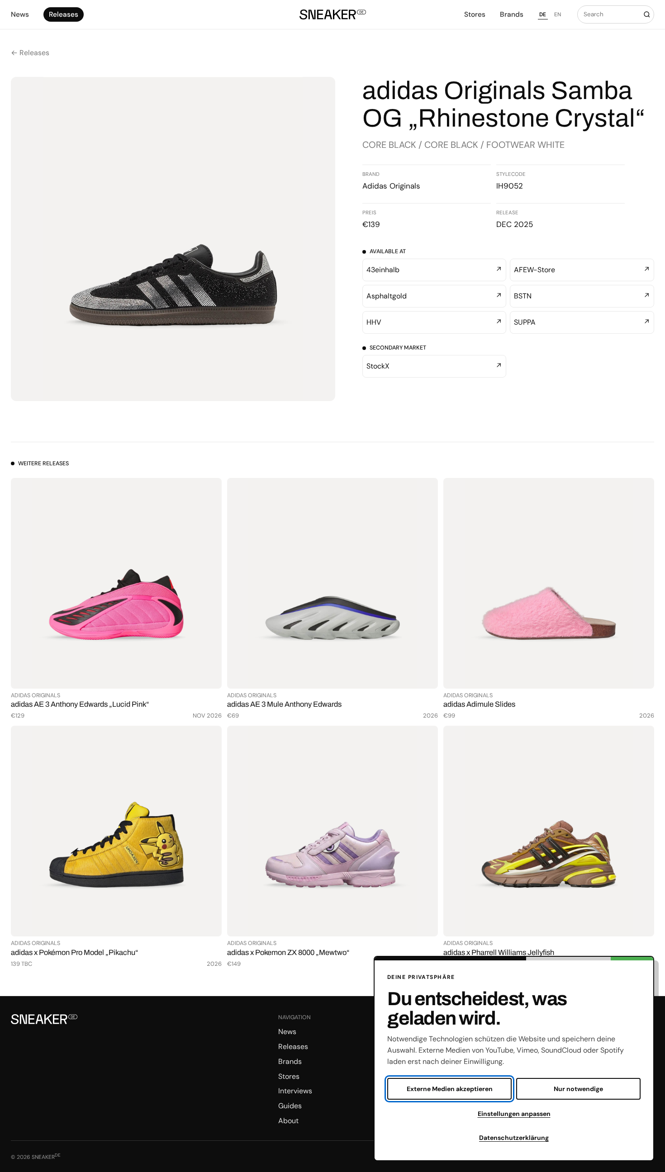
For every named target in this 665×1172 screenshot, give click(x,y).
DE (542, 14)
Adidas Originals (391, 186)
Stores (474, 14)
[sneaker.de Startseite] (332, 14)
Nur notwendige (578, 1089)
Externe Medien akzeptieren (450, 1089)
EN (557, 14)
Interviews (295, 1091)
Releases (63, 14)
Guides (290, 1106)
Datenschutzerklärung (514, 1138)
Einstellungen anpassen (514, 1114)
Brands (511, 14)
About (288, 1120)
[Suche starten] (647, 14)
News (20, 14)
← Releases (30, 52)
